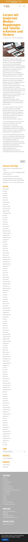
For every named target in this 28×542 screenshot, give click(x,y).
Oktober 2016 (6, 436)
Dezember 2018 (6, 383)
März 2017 (5, 425)
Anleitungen (7, 494)
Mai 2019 (5, 372)
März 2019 (5, 376)
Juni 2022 (5, 294)
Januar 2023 (6, 279)
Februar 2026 (6, 202)
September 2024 (7, 237)
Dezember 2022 (6, 281)
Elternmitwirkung (8, 486)
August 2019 (6, 365)
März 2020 (5, 350)
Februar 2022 (6, 303)
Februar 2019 (6, 378)
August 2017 (6, 416)
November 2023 (6, 259)
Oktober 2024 (6, 235)
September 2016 (7, 438)
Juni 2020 (5, 345)
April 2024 (5, 248)
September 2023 (7, 264)
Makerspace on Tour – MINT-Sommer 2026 (13, 182)
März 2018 (5, 400)
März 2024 (5, 250)
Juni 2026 (5, 193)
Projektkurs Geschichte (9, 504)
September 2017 (7, 414)
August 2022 (6, 290)
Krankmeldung (6, 464)
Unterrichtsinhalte (8, 502)
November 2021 (6, 310)
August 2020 (6, 343)
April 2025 (5, 222)
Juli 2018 (5, 392)
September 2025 (7, 213)
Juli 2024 (5, 242)
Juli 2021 (5, 319)
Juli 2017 (5, 418)
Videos (5, 500)
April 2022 (5, 299)
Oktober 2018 (6, 387)
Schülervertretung (8, 488)
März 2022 (5, 301)
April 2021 (5, 325)
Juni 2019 (5, 370)
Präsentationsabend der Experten (11, 176)
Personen (6, 480)
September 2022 (7, 288)
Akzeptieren (5, 539)
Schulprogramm (8, 482)
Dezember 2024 (6, 231)
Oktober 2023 (6, 261)
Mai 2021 (5, 323)
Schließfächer (7, 492)
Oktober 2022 (6, 286)
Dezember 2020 (6, 334)
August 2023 (6, 266)
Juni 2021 (5, 321)
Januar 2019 (6, 381)
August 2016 (6, 440)
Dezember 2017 (6, 407)
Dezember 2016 (6, 431)
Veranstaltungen (19, 38)
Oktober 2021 (6, 312)
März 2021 (5, 328)
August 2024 (6, 239)
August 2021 (6, 317)
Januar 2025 (6, 228)
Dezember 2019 (6, 356)
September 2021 (7, 314)
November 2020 (6, 336)
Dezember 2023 (6, 257)
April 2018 (5, 398)
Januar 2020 (6, 354)
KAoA (5, 496)
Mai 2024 (5, 246)
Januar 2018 (6, 405)
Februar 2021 (6, 330)
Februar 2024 (6, 253)
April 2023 (5, 272)
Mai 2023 (5, 270)
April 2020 (5, 347)
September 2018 (7, 389)
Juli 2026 (5, 191)
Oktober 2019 (6, 361)
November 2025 (6, 208)
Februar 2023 (6, 277)
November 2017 (6, 409)
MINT (13, 38)
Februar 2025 (6, 226)
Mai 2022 (5, 297)
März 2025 (5, 224)
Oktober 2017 (6, 411)
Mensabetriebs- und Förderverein (12, 490)
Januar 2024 (6, 255)
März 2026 (5, 200)
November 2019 (6, 358)
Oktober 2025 (6, 211)
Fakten (5, 478)
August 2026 (6, 189)
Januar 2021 (6, 332)
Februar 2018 (6, 403)
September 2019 (7, 363)
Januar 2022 (6, 306)
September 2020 (7, 341)
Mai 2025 (5, 219)
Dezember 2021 (6, 308)
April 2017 (5, 422)
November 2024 (6, 233)
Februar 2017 (6, 427)
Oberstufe (6, 484)
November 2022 (6, 283)
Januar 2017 (6, 429)
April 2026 (5, 197)
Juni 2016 (5, 445)
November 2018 (6, 385)
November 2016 (6, 433)
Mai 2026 (5, 195)
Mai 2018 (5, 396)
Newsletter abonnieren (8, 524)
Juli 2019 (5, 367)
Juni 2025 (5, 217)
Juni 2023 (5, 268)
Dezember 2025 (6, 206)
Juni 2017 (5, 420)
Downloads (5, 467)
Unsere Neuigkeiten (7, 458)
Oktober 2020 (6, 339)
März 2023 (5, 275)
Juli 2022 (5, 292)
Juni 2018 (5, 394)
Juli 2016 (5, 442)
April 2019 (5, 374)
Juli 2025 (5, 215)
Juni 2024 (5, 244)
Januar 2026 (6, 204)
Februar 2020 (6, 352)
